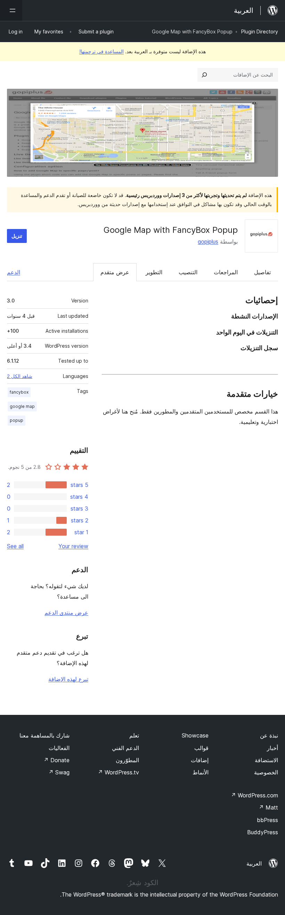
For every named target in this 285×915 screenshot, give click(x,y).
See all (15, 546)
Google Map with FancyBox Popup (171, 230)
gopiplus (208, 241)
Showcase (195, 735)
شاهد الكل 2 (19, 376)
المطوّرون (127, 760)
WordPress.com (254, 795)
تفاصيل (262, 272)
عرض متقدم (114, 272)
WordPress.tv (118, 772)
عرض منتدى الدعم (66, 612)
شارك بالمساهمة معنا (44, 735)
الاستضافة (266, 760)
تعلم (134, 735)
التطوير (154, 272)
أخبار (272, 747)
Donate (56, 760)
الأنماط (201, 772)
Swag (59, 772)
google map (22, 406)
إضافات (200, 760)
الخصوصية (266, 772)
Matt (268, 807)
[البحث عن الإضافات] (204, 75)
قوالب (201, 747)
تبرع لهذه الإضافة (68, 679)
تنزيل (16, 236)
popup (16, 420)
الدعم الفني (125, 747)
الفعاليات (59, 747)
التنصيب (188, 272)
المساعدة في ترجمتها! (101, 51)
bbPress (267, 820)
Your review (73, 546)
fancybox (19, 392)
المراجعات (226, 272)
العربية (254, 863)
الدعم (13, 272)
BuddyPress (262, 832)
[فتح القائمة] (11, 10)
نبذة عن (269, 735)
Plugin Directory (259, 31)
